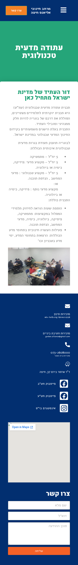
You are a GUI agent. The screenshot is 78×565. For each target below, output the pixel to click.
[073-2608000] (67, 344)
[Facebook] (64, 384)
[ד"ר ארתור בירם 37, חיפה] (67, 363)
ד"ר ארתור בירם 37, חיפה (55, 372)
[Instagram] (64, 408)
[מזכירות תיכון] (67, 306)
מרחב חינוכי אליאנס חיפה (41, 10)
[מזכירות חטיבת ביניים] (67, 325)
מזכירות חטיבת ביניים (56, 333)
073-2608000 (60, 353)
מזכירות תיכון (62, 314)
